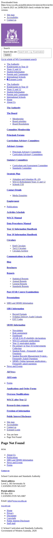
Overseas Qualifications (18, 394)
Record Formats (19, 314)
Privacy (10, 513)
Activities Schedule (16, 212)
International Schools (16, 77)
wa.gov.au (5, 505)
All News (11, 372)
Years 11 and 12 (14, 69)
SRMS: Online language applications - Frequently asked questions (29, 362)
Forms (9, 383)
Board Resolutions (20, 124)
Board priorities (19, 121)
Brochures (12, 267)
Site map (11, 15)
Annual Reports (19, 281)
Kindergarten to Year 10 (17, 66)
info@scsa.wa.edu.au (17, 501)
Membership (18, 119)
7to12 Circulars (19, 248)
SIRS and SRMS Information (20, 303)
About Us (11, 102)
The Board (12, 113)
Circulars (11, 240)
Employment (13, 201)
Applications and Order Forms (21, 388)
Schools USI (18, 184)
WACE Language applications (26, 340)
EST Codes (17, 319)
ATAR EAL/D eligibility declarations (29, 338)
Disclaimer (11, 515)
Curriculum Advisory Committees (23, 140)
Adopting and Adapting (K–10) (26, 179)
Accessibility (12, 17)
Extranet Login (15, 79)
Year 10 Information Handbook (22, 234)
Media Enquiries (19, 195)
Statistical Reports (20, 278)
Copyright (11, 518)
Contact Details (14, 190)
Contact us (11, 20)
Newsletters (17, 330)
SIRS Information (15, 308)
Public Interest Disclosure (19, 416)
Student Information (16, 72)
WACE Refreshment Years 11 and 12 (29, 182)
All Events (12, 377)
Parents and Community (17, 74)
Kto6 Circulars (19, 246)
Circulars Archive (20, 251)
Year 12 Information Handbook (22, 229)
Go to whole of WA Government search (19, 59)
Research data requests (18, 405)
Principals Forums (15, 135)
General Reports (19, 284)
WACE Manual (14, 218)
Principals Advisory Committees (26, 152)
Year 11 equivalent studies (24, 343)
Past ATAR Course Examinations (23, 292)
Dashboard (17, 335)
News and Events (14, 366)
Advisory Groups (15, 146)
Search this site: (10, 52)
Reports (10, 273)
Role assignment (19, 333)
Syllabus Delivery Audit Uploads (27, 317)
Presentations (13, 297)
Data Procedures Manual (19, 223)
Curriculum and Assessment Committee (30, 165)
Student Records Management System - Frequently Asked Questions (30, 357)
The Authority (13, 64)
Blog (9, 262)
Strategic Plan (13, 174)
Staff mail (11, 523)
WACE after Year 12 (17, 399)
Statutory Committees (17, 160)
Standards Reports (20, 286)
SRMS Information (16, 325)
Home (9, 99)
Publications (12, 206)
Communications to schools (20, 256)
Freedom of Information (18, 411)
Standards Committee (22, 168)
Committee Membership (18, 129)
